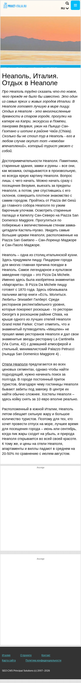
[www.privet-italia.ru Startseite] (15, 6)
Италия (6, 655)
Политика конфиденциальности (43, 660)
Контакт (45, 655)
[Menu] (75, 5)
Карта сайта (9, 660)
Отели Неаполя (15, 364)
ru (63, 8)
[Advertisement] (40, 510)
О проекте (26, 655)
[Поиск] (67, 3)
